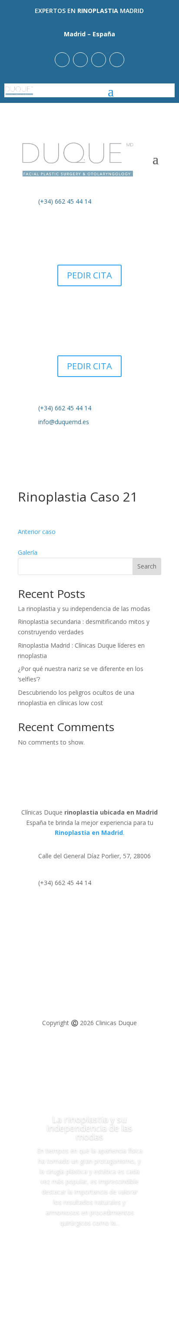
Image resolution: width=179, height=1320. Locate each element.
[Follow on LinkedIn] (98, 59)
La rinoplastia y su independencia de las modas (84, 608)
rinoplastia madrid (78, 1077)
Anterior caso (37, 531)
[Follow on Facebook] (80, 59)
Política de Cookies (44, 983)
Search (146, 566)
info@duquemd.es (63, 422)
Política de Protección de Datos (62, 966)
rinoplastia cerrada (79, 1066)
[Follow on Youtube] (116, 59)
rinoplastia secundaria (83, 1056)
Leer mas (90, 1247)
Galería (27, 552)
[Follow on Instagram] (62, 59)
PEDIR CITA (89, 275)
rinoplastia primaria (79, 1046)
